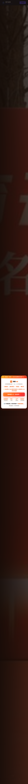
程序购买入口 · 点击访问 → (14, 394)
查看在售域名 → (21, 403)
